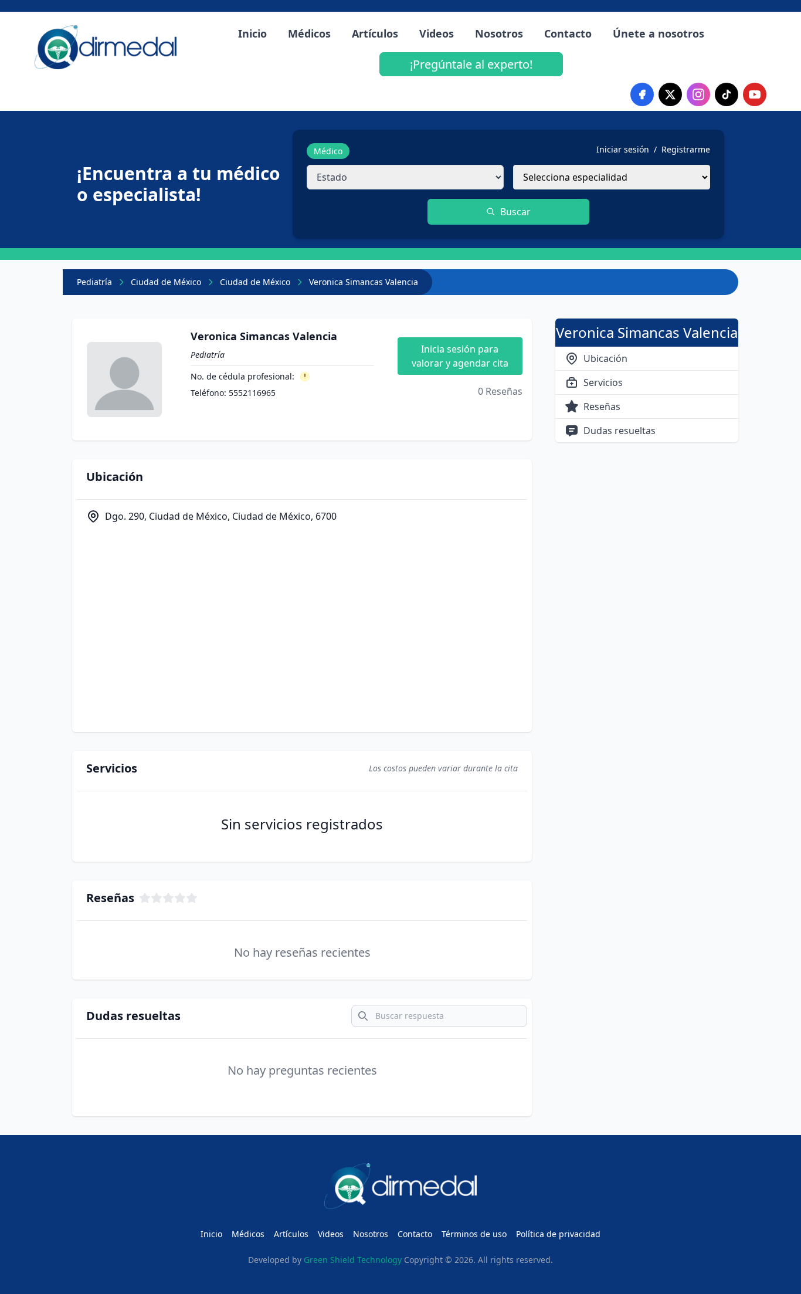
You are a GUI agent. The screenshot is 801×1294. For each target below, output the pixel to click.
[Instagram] (698, 94)
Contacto (568, 33)
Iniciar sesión (622, 149)
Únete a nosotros (658, 33)
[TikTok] (726, 94)
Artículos (375, 33)
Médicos (309, 33)
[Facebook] (642, 94)
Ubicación (605, 358)
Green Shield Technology (353, 1259)
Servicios (603, 382)
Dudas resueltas (619, 430)
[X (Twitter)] (670, 94)
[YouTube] (754, 94)
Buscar (515, 211)
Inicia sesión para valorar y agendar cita (460, 356)
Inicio (252, 33)
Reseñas (601, 406)
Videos (436, 33)
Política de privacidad (558, 1233)
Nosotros (499, 33)
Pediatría (94, 281)
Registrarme (685, 149)
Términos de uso (474, 1233)
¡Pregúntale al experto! (471, 64)
